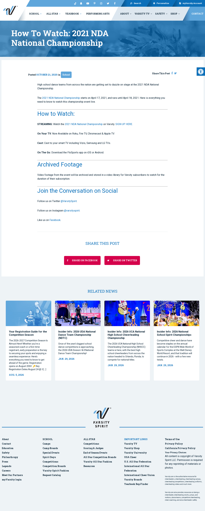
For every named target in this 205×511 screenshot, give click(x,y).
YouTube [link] (87, 3)
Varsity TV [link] (142, 13)
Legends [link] (6, 466)
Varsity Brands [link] (133, 479)
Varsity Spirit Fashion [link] (56, 470)
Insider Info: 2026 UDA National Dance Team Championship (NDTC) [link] (77, 335)
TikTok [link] (74, 3)
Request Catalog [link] (52, 475)
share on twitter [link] (125, 260)
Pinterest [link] (94, 3)
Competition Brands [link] (54, 466)
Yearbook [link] (72, 13)
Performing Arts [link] (98, 13)
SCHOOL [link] (48, 439)
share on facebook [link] (84, 260)
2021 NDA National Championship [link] (61, 97)
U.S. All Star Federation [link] (138, 461)
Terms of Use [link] (172, 439)
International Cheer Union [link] (139, 475)
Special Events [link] (51, 452)
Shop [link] (174, 13)
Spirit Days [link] (49, 457)
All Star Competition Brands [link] (99, 457)
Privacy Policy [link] (174, 443)
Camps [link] (46, 443)
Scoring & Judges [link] (93, 448)
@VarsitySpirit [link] (69, 201)
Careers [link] (6, 470)
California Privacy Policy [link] (180, 448)
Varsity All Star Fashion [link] (97, 461)
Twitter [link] (108, 3)
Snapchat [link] (81, 3)
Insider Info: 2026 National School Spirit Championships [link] (174, 333)
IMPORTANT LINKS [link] (136, 439)
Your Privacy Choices (175, 452)
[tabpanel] (28, 340)
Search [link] (137, 3)
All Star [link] (52, 13)
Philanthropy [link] (10, 457)
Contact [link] (197, 13)
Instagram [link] (101, 3)
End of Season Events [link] (95, 452)
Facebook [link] (114, 3)
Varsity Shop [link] (131, 448)
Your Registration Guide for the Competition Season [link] (28, 333)
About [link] (124, 13)
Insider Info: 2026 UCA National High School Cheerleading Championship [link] (126, 335)
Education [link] (7, 448)
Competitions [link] (50, 461)
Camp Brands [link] (50, 448)
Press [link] (5, 461)
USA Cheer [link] (130, 457)
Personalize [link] (163, 3)
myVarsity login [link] (12, 479)
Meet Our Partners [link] (12, 475)
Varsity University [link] (135, 452)
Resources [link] (89, 466)
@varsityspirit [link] (72, 210)
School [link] (34, 13)
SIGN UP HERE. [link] (124, 124)
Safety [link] (160, 13)
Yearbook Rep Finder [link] (136, 484)
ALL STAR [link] (89, 439)
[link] (201, 71)
